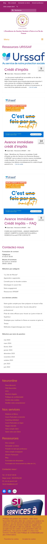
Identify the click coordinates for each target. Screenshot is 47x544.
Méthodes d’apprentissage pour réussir (17, 327)
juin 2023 (7, 363)
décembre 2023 (9, 353)
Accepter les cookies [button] (29, 539)
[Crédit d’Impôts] (23, 58)
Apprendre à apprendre (12, 278)
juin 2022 (7, 367)
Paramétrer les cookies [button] (11, 539)
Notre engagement (10, 288)
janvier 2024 (8, 350)
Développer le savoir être (12, 285)
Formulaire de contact (10, 251)
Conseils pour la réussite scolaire (15, 281)
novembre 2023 (9, 357)
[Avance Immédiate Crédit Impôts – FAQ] (24, 194)
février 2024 (8, 347)
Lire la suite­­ (33, 87)
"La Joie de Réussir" (11, 275)
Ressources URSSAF (20, 73)
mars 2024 (7, 343)
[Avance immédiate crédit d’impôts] (24, 117)
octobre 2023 (8, 360)
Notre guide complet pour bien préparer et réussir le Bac (23, 303)
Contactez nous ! (9, 469)
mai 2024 (7, 340)
